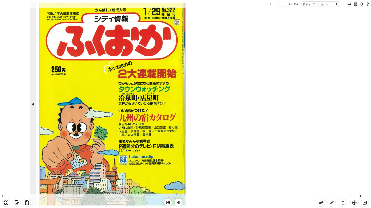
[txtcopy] (342, 202)
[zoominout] (354, 202)
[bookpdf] (27, 202)
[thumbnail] (6, 202)
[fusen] (321, 202)
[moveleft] (178, 202)
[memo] (331, 202)
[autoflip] (365, 202)
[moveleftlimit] (168, 202)
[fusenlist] (16, 202)
